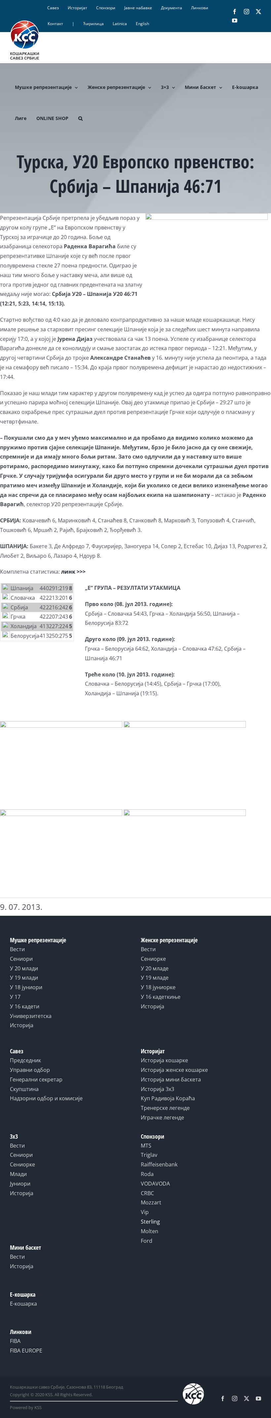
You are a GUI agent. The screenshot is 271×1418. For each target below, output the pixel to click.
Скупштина (24, 1089)
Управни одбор (30, 1070)
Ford (146, 1240)
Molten (149, 1231)
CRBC (147, 1193)
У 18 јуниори (26, 987)
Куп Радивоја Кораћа (168, 1098)
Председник (25, 1060)
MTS (146, 1145)
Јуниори (20, 1183)
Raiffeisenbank (159, 1164)
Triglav (149, 1154)
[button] (80, 118)
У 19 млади (24, 977)
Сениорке (153, 958)
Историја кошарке (164, 1060)
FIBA (15, 1341)
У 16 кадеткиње (160, 996)
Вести (17, 949)
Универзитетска (31, 1016)
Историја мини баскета (171, 1079)
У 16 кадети (24, 1006)
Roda (147, 1174)
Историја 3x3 (157, 1089)
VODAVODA (155, 1183)
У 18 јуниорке (158, 987)
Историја (21, 1025)
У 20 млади (24, 968)
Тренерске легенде (165, 1108)
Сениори (21, 958)
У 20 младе (155, 968)
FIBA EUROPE (26, 1350)
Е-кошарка (23, 1303)
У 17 (15, 996)
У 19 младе (155, 977)
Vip (145, 1212)
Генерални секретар (36, 1079)
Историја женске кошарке (174, 1070)
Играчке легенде (162, 1117)
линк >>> (73, 571)
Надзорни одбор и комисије (46, 1098)
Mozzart (151, 1202)
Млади (18, 1174)
